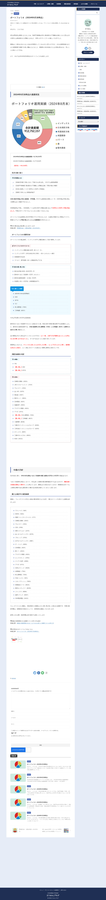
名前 (12, 711)
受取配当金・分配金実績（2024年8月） (29, 228)
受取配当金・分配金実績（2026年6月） (87, 111)
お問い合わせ (63, 890)
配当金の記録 (82, 82)
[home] (89, 48)
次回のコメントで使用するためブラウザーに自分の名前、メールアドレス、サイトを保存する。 (35, 730)
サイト (12, 724)
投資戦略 (59, 3)
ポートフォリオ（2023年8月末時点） (37, 777)
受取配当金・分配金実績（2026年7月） (87, 101)
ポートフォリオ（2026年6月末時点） (86, 106)
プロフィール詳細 (88, 52)
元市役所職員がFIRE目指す (53, 893)
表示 (43, 87)
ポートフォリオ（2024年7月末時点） (28, 631)
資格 (80, 69)
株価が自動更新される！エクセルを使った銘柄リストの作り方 (35, 623)
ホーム (41, 890)
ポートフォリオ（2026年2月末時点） (37, 789)
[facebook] (38, 672)
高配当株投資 (67, 3)
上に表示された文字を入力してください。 (21, 735)
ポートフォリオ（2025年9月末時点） (37, 802)
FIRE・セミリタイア (39, 3)
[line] (42, 672)
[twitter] (34, 672)
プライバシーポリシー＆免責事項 (52, 890)
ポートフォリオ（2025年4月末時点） (37, 764)
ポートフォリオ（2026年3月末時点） (37, 815)
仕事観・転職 (50, 3)
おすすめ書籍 (84, 3)
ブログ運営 (82, 88)
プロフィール (94, 3)
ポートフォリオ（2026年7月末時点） (86, 96)
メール (13, 717)
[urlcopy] (46, 672)
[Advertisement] (40, 72)
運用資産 (76, 3)
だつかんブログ (12, 5)
